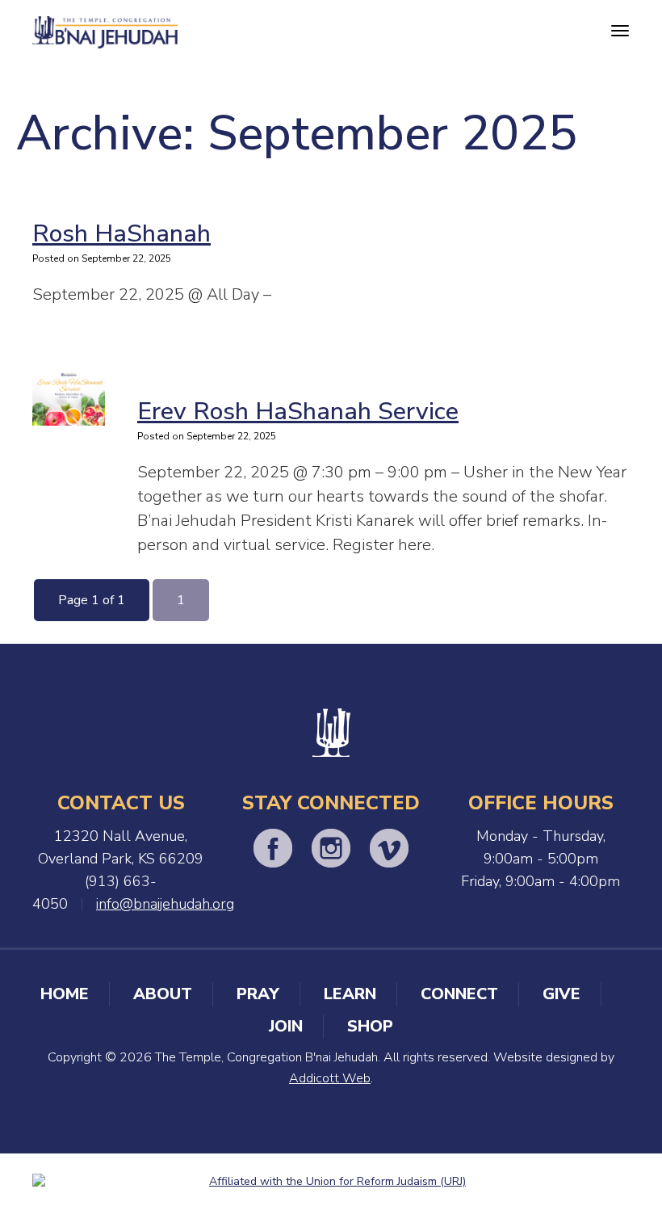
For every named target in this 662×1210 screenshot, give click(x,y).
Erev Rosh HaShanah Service (298, 411)
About (162, 994)
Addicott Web (330, 1078)
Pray (258, 994)
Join (286, 1026)
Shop (370, 1026)
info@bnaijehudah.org (165, 904)
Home (64, 994)
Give (561, 994)
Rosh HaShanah (121, 233)
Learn (350, 994)
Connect (459, 994)
